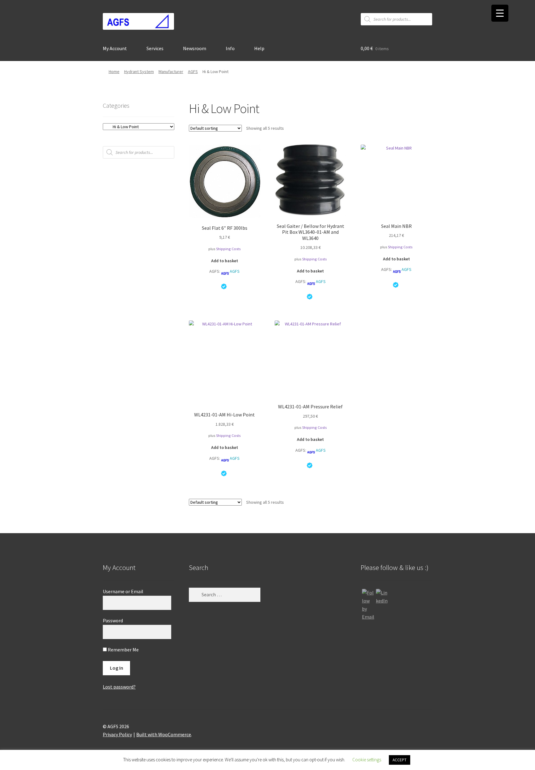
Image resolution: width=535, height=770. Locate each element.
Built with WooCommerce (163, 734)
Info (230, 48)
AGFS (193, 71)
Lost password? (119, 687)
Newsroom (194, 48)
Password (113, 620)
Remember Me (123, 649)
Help (259, 48)
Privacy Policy (117, 734)
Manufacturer (171, 71)
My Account (115, 48)
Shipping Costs (228, 248)
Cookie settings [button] (366, 760)
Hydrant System (139, 71)
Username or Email (123, 591)
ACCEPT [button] (400, 760)
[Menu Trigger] (499, 13)
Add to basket (224, 260)
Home (114, 71)
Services (154, 48)
